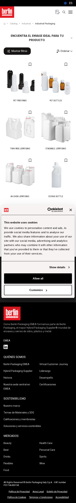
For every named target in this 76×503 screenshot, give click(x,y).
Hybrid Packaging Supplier (18, 371)
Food (6, 470)
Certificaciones (47, 384)
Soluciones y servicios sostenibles (22, 426)
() (67, 3)
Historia (8, 377)
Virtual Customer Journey (53, 364)
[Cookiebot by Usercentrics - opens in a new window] (48, 210)
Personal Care (47, 449)
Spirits (42, 456)
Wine (42, 463)
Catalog (13, 23)
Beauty (7, 443)
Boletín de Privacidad (57, 491)
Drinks (7, 456)
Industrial (26, 23)
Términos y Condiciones (41, 497)
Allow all (38, 278)
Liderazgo (45, 371)
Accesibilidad (62, 497)
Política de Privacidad (19, 491)
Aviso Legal (38, 491)
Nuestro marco (12, 405)
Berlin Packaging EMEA (16, 364)
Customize (36, 289)
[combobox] (64, 51)
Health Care (45, 443)
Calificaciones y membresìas (19, 419)
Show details (57, 267)
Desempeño (46, 377)
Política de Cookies (16, 497)
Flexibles (8, 463)
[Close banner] (70, 210)
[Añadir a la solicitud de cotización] (30, 64)
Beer (6, 449)
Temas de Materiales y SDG (19, 412)
